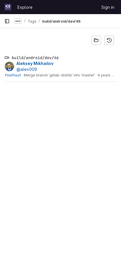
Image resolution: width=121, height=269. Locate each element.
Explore (25, 7)
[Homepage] (8, 7)
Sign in (107, 7)
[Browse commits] (109, 40)
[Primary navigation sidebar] (7, 21)
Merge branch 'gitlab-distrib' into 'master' (59, 75)
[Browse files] (96, 40)
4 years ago (108, 75)
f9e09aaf (13, 75)
